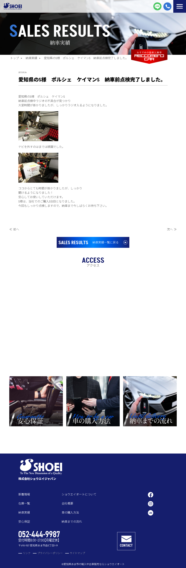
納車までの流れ (72, 522)
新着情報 (24, 495)
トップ (14, 58)
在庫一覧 (24, 504)
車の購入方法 (70, 513)
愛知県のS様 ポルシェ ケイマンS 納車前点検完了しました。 (86, 58)
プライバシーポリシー (50, 553)
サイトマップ (77, 553)
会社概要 (67, 504)
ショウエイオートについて (79, 495)
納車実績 (31, 58)
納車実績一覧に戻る (88, 242)
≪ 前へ (14, 229)
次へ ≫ (172, 229)
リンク (27, 553)
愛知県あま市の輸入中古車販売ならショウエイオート (94, 564)
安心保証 (24, 522)
